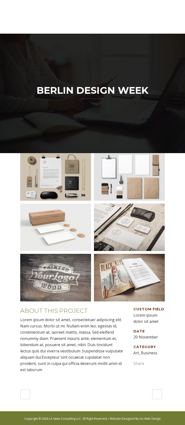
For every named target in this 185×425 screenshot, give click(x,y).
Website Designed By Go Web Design (135, 419)
